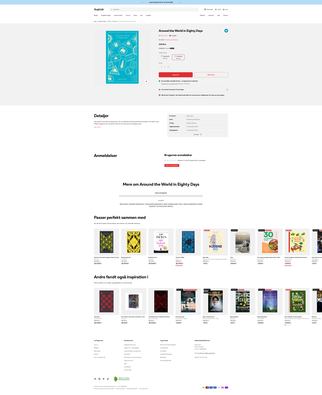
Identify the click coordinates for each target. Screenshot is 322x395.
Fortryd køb (127, 370)
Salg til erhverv (128, 360)
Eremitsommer (180, 317)
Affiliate (96, 348)
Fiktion (180, 204)
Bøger (96, 15)
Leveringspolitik (143, 388)
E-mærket (163, 351)
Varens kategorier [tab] (161, 193)
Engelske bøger (106, 15)
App (218, 15)
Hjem (95, 21)
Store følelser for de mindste (293, 317)
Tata (231, 257)
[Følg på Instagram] (99, 379)
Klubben (202, 15)
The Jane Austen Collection (164, 206)
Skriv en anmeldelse (172, 165)
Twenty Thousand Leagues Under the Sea (106, 257)
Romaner (115, 21)
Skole (135, 15)
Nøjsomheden (234, 317)
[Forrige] (142, 2)
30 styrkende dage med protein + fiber (268, 257)
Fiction (109, 21)
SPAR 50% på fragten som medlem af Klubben (161, 2)
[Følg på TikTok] (108, 379)
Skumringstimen (262, 317)
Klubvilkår (163, 357)
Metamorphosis (126, 257)
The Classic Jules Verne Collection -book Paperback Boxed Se (133, 317)
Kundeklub (127, 367)
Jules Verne (164, 35)
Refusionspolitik (120, 388)
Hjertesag (97, 351)
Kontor (128, 15)
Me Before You (152, 257)
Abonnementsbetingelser (168, 345)
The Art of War (180, 257)
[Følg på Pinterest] (103, 379)
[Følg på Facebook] (95, 379)
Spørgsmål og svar (130, 345)
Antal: (160, 63)
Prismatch (127, 354)
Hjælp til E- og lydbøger (131, 348)
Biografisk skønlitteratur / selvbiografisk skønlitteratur (146, 204)
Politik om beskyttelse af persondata (104, 388)
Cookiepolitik (164, 348)
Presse (96, 354)
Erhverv (225, 15)
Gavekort (211, 15)
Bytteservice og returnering (132, 357)
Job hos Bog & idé (99, 357)
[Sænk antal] (161, 67)
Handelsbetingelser (166, 354)
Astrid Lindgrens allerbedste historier (296, 257)
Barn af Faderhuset (208, 317)
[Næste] (179, 2)
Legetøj (148, 15)
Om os (96, 345)
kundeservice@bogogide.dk (206, 353)
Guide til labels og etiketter (132, 351)
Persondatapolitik (165, 360)
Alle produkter (124, 204)
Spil (141, 15)
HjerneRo (205, 257)
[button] (179, 265)
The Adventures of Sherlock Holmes (159, 317)
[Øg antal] (168, 67)
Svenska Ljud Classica (171, 40)
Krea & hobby (118, 15)
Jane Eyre (97, 317)
